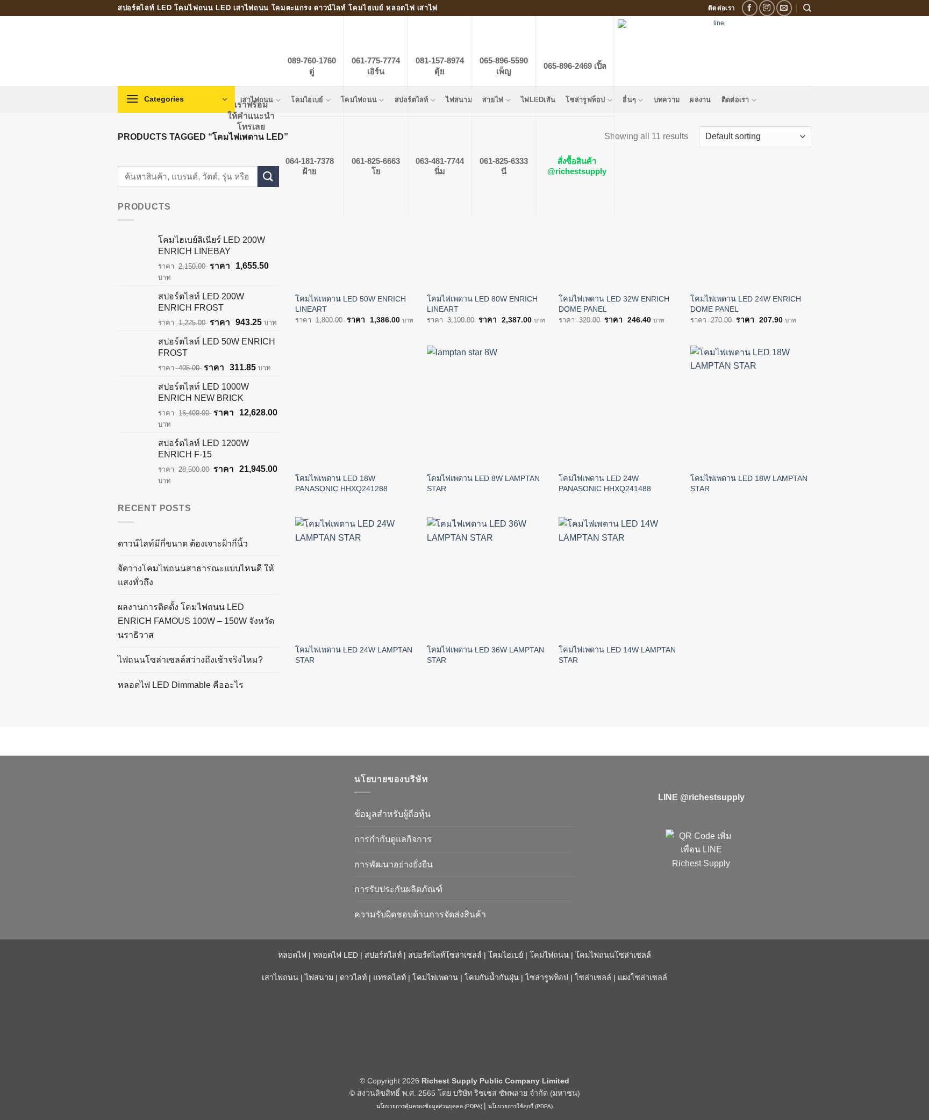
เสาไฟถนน (280, 977)
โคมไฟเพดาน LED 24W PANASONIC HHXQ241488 (605, 483)
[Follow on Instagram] (767, 8)
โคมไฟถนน (549, 955)
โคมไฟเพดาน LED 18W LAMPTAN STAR (748, 483)
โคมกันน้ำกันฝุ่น (491, 977)
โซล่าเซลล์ (593, 977)
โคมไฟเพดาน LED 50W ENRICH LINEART (350, 304)
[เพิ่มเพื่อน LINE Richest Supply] (701, 864)
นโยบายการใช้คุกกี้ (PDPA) (520, 1106)
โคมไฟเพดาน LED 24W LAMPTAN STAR (353, 654)
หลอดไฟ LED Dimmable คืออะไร (181, 685)
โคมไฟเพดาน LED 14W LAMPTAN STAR (617, 654)
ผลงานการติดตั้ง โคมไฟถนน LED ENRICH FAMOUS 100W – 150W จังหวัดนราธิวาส (196, 620)
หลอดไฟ (292, 955)
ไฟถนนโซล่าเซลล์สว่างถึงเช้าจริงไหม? (190, 659)
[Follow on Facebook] (750, 8)
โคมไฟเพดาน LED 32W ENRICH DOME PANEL (614, 304)
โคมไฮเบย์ (505, 955)
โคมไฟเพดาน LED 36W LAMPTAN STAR (485, 654)
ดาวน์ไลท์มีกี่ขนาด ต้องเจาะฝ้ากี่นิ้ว (183, 543)
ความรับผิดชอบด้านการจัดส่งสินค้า (420, 914)
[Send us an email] (784, 8)
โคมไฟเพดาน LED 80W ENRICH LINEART (482, 304)
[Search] (807, 8)
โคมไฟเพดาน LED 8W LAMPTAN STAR (483, 483)
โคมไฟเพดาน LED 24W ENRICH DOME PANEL (745, 304)
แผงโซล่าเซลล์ (642, 977)
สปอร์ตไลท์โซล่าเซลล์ (445, 955)
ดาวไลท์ (353, 977)
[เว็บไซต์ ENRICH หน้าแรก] (228, 798)
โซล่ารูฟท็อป (546, 977)
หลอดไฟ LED (335, 955)
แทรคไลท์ (389, 977)
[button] (176, 99)
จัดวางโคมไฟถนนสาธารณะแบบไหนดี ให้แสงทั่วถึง (196, 575)
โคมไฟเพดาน (435, 977)
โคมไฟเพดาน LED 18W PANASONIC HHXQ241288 (341, 483)
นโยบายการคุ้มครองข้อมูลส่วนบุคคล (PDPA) (429, 1106)
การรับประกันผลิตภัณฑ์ (398, 889)
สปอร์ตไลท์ (383, 955)
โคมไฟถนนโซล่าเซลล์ (613, 955)
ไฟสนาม (319, 977)
